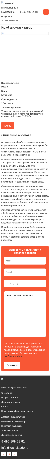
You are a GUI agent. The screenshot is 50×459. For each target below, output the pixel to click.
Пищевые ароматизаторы (14, 421)
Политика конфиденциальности (17, 411)
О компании (7, 393)
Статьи (4, 406)
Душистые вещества (11, 435)
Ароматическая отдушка (13, 417)
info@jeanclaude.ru (13, 356)
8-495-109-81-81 (29, 12)
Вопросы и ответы (10, 397)
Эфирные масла (9, 430)
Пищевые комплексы (11, 426)
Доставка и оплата (10, 402)
